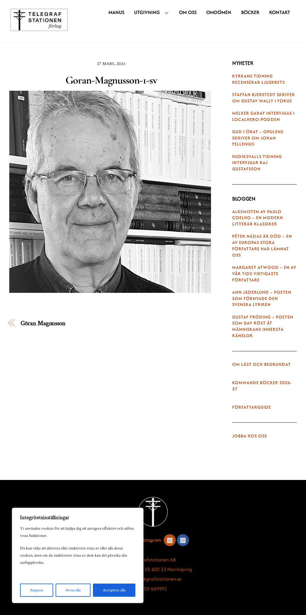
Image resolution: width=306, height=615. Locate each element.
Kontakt (279, 12)
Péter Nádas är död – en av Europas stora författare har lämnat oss (262, 245)
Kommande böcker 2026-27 (262, 386)
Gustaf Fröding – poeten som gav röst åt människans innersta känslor (262, 326)
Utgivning (147, 12)
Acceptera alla (114, 590)
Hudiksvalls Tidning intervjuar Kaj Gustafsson (257, 163)
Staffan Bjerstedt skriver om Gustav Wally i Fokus (263, 98)
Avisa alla (73, 590)
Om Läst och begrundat (261, 364)
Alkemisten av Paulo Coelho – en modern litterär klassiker (257, 218)
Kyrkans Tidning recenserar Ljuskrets (258, 79)
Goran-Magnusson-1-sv (111, 80)
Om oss (188, 12)
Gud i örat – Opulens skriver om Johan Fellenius (257, 138)
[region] (77, 555)
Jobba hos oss (249, 436)
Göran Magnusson (43, 323)
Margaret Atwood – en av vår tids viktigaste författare (264, 273)
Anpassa (36, 590)
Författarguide (251, 407)
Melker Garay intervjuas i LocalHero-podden (263, 116)
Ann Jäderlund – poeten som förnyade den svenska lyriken (261, 298)
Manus (116, 12)
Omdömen (218, 12)
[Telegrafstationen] (39, 28)
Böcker (250, 12)
